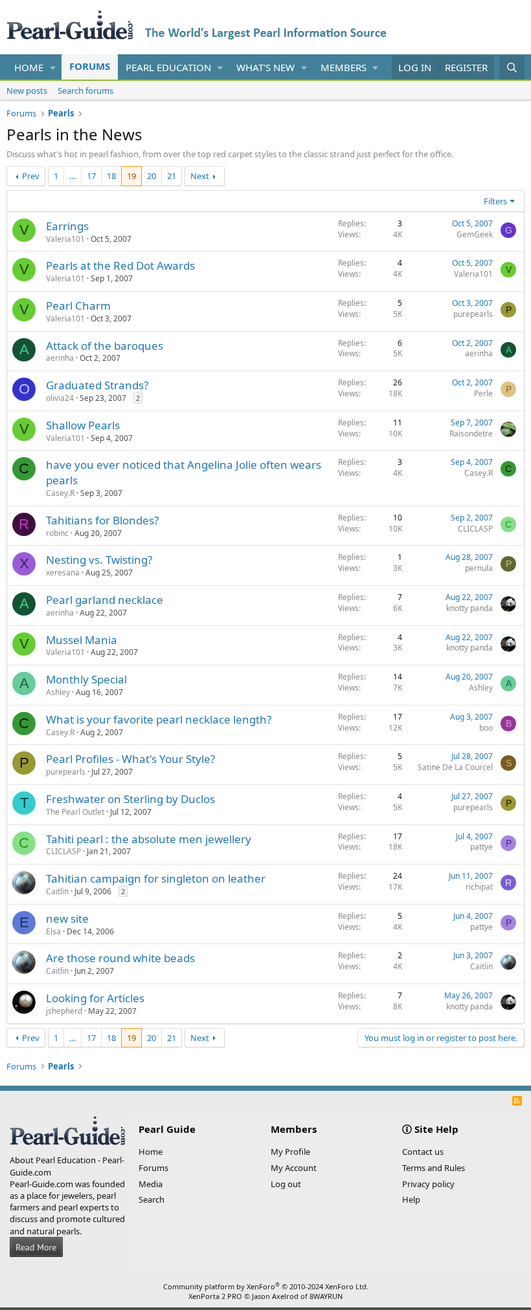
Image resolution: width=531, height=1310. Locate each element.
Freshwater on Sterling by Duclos (130, 798)
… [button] (72, 176)
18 (111, 176)
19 (131, 176)
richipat (479, 886)
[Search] (512, 68)
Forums (89, 65)
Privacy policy (428, 1184)
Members (344, 67)
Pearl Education (168, 67)
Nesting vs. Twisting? (99, 559)
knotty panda (469, 608)
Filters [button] (495, 201)
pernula (479, 568)
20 (151, 176)
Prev (31, 176)
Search (151, 1199)
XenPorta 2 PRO (215, 1296)
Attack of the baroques (104, 345)
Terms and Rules (433, 1168)
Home (28, 67)
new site (67, 918)
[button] (53, 68)
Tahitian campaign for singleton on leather (156, 878)
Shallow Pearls (83, 425)
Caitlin (57, 891)
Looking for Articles (95, 998)
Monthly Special (86, 679)
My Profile (290, 1151)
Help (411, 1199)
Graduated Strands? (97, 385)
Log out (286, 1184)
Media (151, 1184)
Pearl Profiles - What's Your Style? (130, 758)
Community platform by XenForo (265, 1286)
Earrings (67, 226)
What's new (265, 67)
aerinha (60, 357)
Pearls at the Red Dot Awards (120, 265)
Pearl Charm (78, 305)
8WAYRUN (326, 1296)
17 (91, 176)
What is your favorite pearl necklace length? (158, 719)
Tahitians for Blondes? (102, 520)
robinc (57, 533)
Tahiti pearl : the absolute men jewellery (148, 839)
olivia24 (60, 397)
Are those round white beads (120, 957)
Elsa (53, 931)
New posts (26, 90)
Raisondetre (471, 433)
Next (199, 176)
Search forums (85, 90)
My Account (294, 1168)
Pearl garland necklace (104, 599)
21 (171, 176)
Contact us (423, 1151)
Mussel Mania (81, 639)
